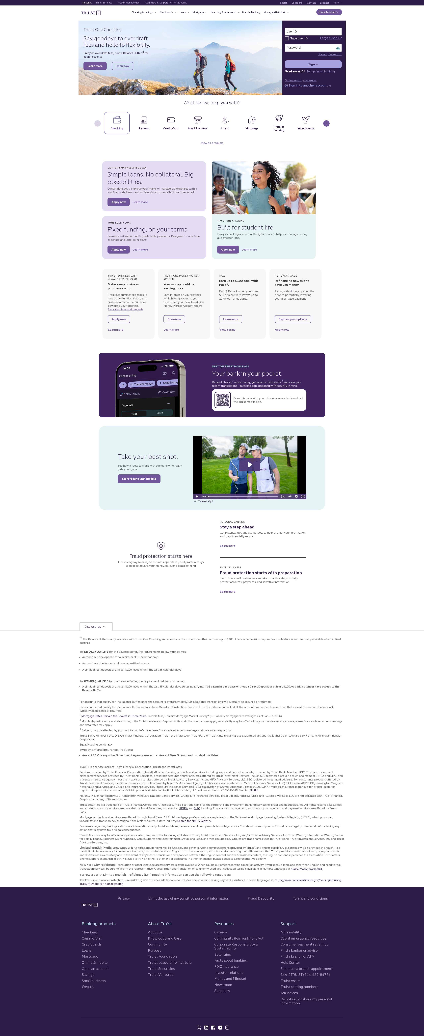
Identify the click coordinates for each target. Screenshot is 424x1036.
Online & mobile (95, 962)
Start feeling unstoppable (141, 478)
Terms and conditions (310, 898)
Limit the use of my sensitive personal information (188, 898)
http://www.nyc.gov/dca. (306, 868)
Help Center (290, 962)
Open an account (95, 969)
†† (143, 52)
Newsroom (223, 985)
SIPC (197, 808)
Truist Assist (291, 981)
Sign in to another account (309, 85)
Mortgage (90, 956)
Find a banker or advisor (300, 950)
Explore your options (295, 320)
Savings (88, 975)
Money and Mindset (230, 979)
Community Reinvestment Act (239, 938)
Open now (124, 66)
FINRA (254, 790)
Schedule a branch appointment (307, 969)
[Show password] (338, 48)
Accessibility (291, 932)
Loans (86, 950)
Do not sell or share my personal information (306, 1001)
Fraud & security (261, 898)
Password (294, 48)
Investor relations (228, 973)
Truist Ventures (160, 975)
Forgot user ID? (331, 38)
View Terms (230, 330)
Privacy (124, 898)
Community (157, 944)
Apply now (120, 202)
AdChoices (289, 993)
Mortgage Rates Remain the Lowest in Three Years (113, 716)
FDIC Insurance (226, 966)
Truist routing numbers (299, 987)
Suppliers (222, 991)
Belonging (222, 954)
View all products (212, 142)
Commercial (91, 938)
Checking (89, 932)
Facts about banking (230, 960)
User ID (292, 31)
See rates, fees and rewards (125, 309)
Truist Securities (161, 969)
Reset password (330, 54)
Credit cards (92, 944)
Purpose (154, 950)
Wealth (87, 987)
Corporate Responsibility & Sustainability (236, 946)
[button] (144, 13)
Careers (220, 932)
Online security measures (301, 80)
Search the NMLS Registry (194, 821)
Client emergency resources (303, 938)
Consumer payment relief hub (305, 944)
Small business (94, 981)
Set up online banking (321, 71)
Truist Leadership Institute (170, 962)
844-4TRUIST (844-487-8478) (305, 975)
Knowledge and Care (165, 938)
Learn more (97, 66)
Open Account (327, 12)
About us (155, 932)
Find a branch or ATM (298, 956)
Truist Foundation (162, 956)
